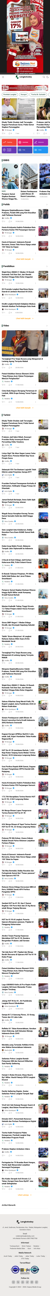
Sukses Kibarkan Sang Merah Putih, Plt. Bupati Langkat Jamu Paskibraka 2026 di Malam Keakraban (19, 704)
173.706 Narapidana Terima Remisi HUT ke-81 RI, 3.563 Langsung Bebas (18, 797)
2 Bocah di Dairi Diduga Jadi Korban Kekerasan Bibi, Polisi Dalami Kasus (17, 561)
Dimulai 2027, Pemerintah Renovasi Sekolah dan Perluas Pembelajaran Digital (19, 1120)
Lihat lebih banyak (23, 259)
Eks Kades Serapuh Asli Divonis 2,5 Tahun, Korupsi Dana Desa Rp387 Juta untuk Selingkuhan (17, 1181)
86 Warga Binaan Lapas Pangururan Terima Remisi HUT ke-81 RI (16, 811)
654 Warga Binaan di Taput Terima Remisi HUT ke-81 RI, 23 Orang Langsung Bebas (19, 825)
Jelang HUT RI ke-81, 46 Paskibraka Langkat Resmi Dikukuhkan (17, 1002)
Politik (6, 204)
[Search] (44, 77)
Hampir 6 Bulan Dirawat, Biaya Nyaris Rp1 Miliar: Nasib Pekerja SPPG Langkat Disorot (18, 1077)
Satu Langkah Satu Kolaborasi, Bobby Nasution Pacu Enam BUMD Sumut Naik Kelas (18, 532)
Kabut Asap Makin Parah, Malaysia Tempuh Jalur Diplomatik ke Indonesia (17, 547)
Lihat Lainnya (23, 1195)
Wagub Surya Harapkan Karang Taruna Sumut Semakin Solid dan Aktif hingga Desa (17, 516)
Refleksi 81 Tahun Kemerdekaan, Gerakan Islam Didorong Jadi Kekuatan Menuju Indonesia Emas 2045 (19, 1031)
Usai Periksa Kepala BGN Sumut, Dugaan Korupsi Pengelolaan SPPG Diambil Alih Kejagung (18, 769)
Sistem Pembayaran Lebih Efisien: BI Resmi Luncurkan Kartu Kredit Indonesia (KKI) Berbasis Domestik (18, 720)
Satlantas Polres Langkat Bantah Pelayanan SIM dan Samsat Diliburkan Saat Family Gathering (17, 1061)
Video (6, 325)
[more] (46, 204)
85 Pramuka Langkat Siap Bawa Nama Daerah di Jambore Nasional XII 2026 (17, 290)
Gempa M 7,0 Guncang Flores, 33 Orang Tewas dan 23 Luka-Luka (18, 1015)
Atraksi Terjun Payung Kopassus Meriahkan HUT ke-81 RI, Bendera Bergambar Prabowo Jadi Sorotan (16, 938)
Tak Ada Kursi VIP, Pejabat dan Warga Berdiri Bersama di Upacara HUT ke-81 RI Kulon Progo (19, 954)
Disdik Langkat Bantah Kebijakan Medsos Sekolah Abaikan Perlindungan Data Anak (19, 305)
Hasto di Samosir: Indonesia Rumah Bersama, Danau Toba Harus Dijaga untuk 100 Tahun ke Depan (19, 244)
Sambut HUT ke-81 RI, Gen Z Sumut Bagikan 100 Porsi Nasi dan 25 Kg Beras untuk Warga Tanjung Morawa (19, 905)
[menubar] (3, 77)
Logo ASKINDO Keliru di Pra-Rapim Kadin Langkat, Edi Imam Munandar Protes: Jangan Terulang (19, 987)
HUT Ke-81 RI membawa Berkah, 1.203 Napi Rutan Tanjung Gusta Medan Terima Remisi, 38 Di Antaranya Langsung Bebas (19, 752)
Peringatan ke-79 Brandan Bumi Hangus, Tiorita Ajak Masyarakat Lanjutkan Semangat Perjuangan (18, 1165)
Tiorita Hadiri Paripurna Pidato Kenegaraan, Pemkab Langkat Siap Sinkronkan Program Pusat (16, 1135)
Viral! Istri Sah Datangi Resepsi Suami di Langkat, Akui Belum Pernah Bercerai (18, 1106)
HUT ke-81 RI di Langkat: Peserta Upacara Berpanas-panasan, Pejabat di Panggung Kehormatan (17, 922)
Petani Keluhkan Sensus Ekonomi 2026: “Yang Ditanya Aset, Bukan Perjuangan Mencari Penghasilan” (18, 376)
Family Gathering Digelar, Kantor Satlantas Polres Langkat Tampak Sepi (17, 1092)
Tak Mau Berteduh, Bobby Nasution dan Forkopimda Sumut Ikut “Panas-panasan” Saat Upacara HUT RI (18, 873)
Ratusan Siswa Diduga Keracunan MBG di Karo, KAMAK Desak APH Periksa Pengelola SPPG (19, 889)
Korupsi (24, 94)
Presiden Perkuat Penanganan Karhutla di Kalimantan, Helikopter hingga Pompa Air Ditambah (19, 486)
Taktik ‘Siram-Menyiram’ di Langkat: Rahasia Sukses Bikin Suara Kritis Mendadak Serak (17, 638)
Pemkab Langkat (9, 94)
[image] (43, 214)
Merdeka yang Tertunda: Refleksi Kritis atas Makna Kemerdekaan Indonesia (18, 1046)
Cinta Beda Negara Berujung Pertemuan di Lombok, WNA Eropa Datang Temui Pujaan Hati (19, 393)
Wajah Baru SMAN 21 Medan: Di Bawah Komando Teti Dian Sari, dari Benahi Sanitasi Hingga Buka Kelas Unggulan (18, 274)
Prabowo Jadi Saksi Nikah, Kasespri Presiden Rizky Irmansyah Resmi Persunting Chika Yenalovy (16, 439)
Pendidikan (8, 266)
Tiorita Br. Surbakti (38, 94)
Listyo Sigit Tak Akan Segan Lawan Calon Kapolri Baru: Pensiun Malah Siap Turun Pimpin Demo (18, 455)
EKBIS (6, 160)
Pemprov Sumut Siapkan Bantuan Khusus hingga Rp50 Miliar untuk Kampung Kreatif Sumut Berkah (19, 592)
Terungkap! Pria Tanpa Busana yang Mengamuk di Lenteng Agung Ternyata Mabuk (22, 360)
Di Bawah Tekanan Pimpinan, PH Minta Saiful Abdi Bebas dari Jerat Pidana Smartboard (18, 576)
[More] (34, 133)
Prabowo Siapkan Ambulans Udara (16, 1149)
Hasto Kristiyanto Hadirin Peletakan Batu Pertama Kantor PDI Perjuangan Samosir (18, 228)
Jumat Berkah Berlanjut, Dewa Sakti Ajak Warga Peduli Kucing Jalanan (18, 500)
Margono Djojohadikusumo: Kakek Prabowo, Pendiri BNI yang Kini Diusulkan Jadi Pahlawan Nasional (19, 212)
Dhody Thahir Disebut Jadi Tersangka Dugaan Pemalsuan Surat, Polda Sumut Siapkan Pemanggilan (18, 124)
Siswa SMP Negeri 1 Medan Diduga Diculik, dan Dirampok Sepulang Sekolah (18, 623)
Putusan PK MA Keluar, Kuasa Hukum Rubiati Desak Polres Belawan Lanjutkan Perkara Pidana (18, 840)
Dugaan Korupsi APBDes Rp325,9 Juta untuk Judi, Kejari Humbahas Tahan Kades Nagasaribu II (19, 736)
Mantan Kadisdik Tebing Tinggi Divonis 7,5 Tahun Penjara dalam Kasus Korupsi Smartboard (18, 608)
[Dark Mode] (47, 77)
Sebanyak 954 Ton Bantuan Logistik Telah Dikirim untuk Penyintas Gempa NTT (19, 470)
